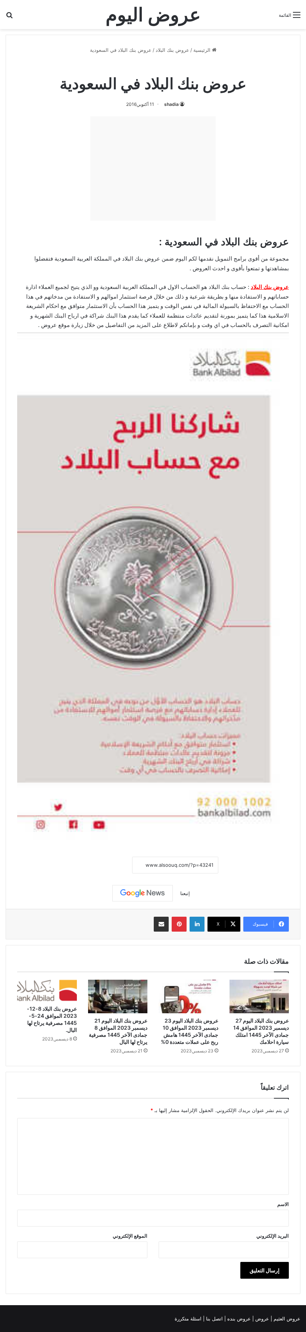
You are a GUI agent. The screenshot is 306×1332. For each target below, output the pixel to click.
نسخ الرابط (109, 865)
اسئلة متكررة (189, 1319)
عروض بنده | (238, 1319)
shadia (171, 104)
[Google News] (142, 893)
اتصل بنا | (213, 1319)
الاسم (283, 1204)
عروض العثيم (286, 1319)
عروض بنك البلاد (172, 50)
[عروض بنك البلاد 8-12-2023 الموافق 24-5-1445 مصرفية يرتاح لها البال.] (47, 990)
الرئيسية (202, 50)
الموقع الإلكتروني (130, 1236)
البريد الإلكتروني (272, 1236)
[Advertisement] (153, 168)
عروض (49, 324)
